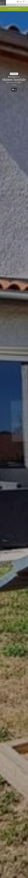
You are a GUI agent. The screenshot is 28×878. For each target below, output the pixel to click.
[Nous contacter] (20, 1)
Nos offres (7, 4)
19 (15, 90)
